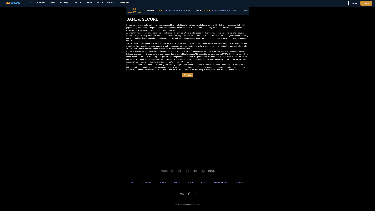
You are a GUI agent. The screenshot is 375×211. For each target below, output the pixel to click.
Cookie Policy (239, 182)
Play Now (366, 3)
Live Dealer (77, 3)
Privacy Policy (146, 182)
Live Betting (63, 3)
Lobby (29, 3)
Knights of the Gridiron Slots (170, 10)
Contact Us (162, 182)
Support (99, 3)
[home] (13, 5)
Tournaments (124, 3)
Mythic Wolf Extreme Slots (217, 10)
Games (52, 3)
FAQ (132, 182)
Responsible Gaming (220, 182)
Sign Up (354, 3)
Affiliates (203, 182)
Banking (89, 3)
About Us (110, 3)
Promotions (40, 3)
